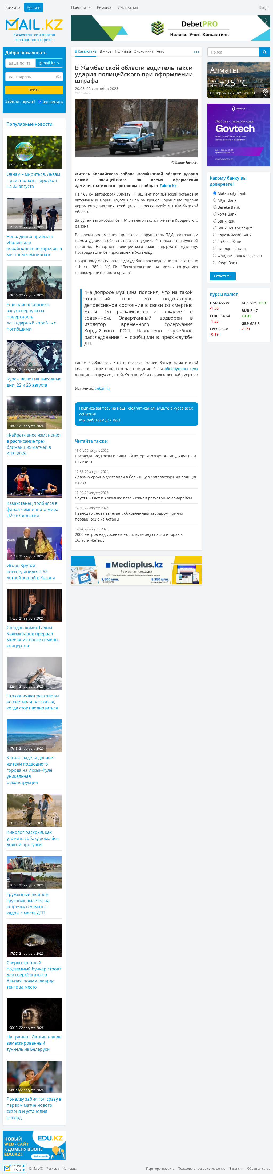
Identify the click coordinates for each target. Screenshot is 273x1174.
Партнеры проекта (160, 1168)
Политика (123, 51)
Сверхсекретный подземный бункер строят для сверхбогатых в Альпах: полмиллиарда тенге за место (34, 970)
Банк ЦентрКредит (235, 228)
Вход (263, 7)
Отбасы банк (229, 241)
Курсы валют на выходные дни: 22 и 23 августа (34, 377)
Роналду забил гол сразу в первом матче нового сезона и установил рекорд (34, 1104)
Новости (79, 7)
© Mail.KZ (36, 1168)
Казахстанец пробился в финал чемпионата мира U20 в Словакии (32, 505)
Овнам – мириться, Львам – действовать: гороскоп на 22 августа (33, 176)
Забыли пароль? (20, 101)
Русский (33, 7)
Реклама (104, 7)
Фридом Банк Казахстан (240, 255)
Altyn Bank (227, 200)
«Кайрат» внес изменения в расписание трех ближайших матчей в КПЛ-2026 (34, 439)
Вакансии (236, 1168)
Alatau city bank (232, 193)
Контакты (70, 1168)
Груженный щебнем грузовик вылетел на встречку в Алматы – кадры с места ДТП (28, 899)
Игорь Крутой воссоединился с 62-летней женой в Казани (31, 567)
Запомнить (53, 101)
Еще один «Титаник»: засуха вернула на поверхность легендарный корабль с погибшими (31, 312)
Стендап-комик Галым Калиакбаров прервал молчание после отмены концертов (32, 632)
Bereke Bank (229, 207)
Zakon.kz (168, 185)
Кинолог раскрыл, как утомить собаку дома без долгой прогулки (33, 834)
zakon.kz (102, 388)
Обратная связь (258, 1168)
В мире (105, 51)
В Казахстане (85, 51)
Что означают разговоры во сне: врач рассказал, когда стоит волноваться (33, 697)
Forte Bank (227, 214)
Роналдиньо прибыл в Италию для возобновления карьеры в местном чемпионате (34, 241)
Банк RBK (226, 221)
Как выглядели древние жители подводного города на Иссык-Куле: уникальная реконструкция (31, 765)
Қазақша (13, 7)
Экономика (143, 51)
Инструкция (128, 7)
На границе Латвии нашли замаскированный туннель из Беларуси (34, 1038)
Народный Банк (232, 248)
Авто (160, 51)
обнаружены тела (181, 368)
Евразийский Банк (234, 234)
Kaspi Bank (227, 262)
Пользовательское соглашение (202, 1168)
